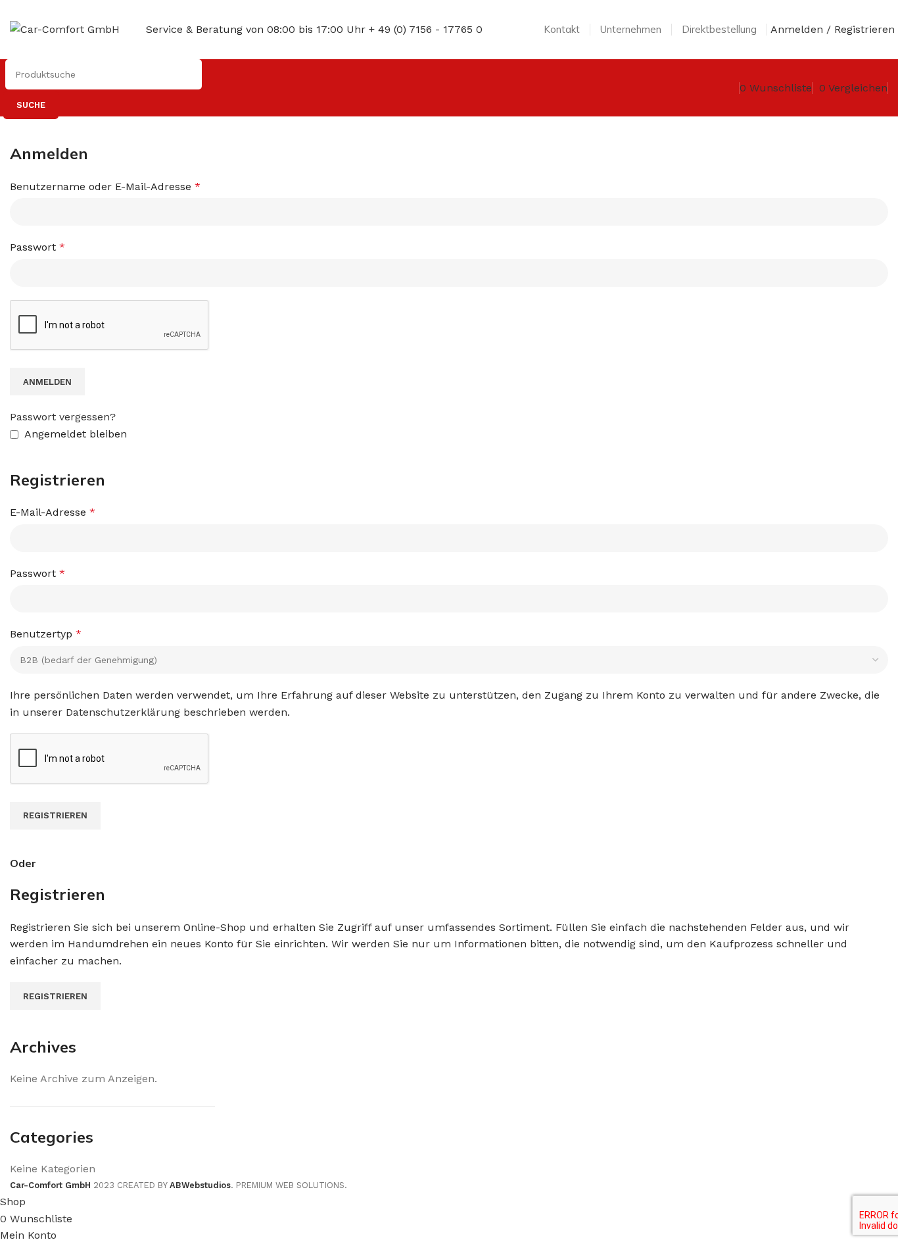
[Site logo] (65, 28)
